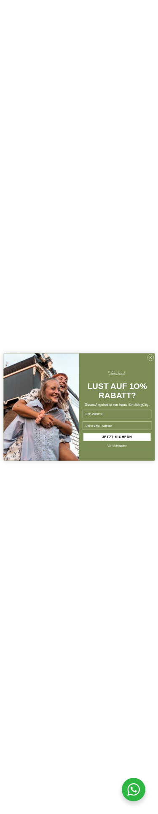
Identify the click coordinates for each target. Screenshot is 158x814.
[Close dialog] (150, 358)
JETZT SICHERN (117, 437)
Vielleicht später (116, 445)
